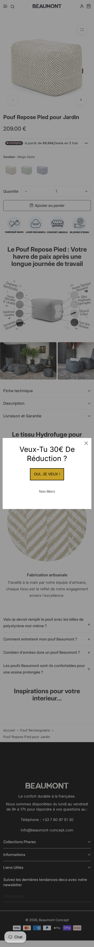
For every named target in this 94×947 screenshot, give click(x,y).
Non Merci (47, 491)
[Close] (86, 443)
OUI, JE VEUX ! (47, 474)
